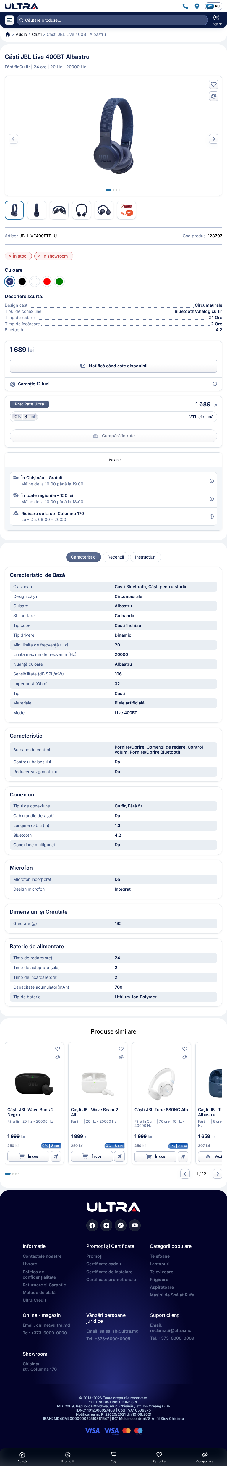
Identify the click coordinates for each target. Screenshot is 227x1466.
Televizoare (161, 1271)
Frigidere (159, 1279)
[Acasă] (21, 6)
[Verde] (59, 281)
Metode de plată (39, 1292)
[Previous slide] (185, 1174)
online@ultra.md (53, 1324)
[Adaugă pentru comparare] (213, 96)
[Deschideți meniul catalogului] (9, 20)
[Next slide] (213, 139)
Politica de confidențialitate (39, 1274)
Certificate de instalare (109, 1271)
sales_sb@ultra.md (119, 1330)
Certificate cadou (103, 1263)
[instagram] (106, 1225)
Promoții (95, 1256)
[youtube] (135, 1225)
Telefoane (160, 1256)
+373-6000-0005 (112, 1338)
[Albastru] (10, 281)
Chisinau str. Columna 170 (40, 1366)
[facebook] (92, 1225)
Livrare (30, 1263)
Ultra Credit (34, 1300)
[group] (83, 557)
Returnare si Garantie (44, 1284)
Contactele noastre (42, 1256)
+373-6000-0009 (176, 1338)
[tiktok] (121, 1225)
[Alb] (35, 281)
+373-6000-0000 (49, 1332)
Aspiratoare (162, 1287)
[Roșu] (47, 281)
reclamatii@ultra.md (171, 1330)
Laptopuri (160, 1263)
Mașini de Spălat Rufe (172, 1294)
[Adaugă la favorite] (213, 84)
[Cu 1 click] (56, 1156)
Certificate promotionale (111, 1279)
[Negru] (22, 281)
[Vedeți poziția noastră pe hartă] (196, 6)
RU (217, 6)
